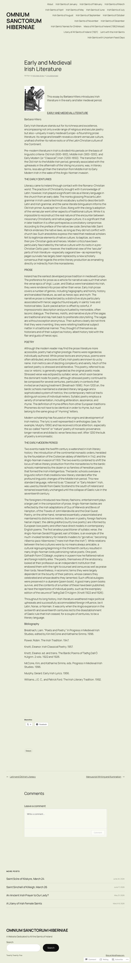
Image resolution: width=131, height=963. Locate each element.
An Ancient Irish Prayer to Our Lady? (27, 895)
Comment (98, 833)
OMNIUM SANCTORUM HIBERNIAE (24, 21)
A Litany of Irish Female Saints (24, 903)
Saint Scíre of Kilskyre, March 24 (25, 878)
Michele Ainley (38, 75)
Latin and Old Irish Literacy (23, 776)
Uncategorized (52, 75)
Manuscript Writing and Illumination (103, 776)
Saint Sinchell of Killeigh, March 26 (26, 887)
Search (9, 942)
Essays (28, 751)
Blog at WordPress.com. (115, 955)
